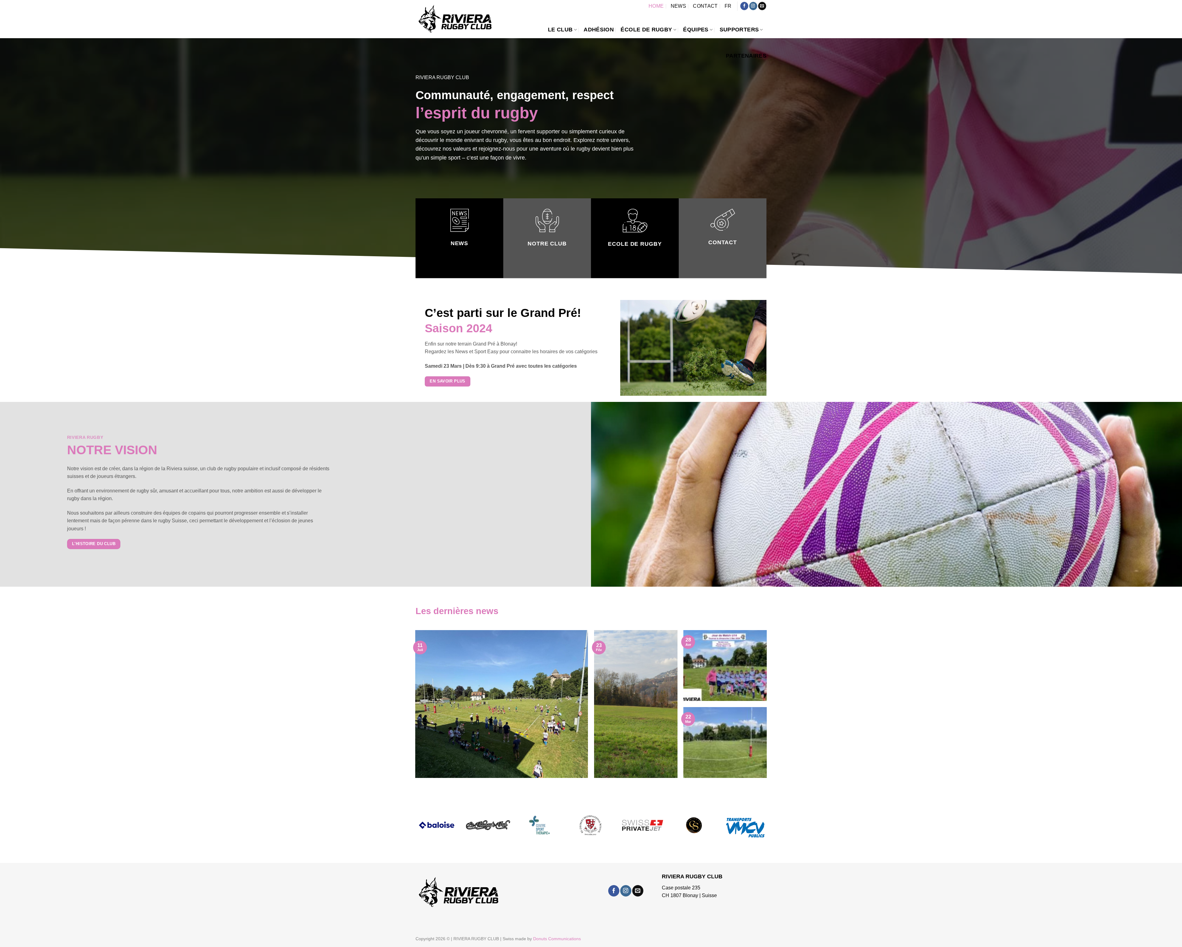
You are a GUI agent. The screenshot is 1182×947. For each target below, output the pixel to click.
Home (656, 6)
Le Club (560, 29)
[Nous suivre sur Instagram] (753, 6)
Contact (705, 6)
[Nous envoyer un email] (762, 6)
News (678, 6)
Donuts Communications (557, 938)
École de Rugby (646, 29)
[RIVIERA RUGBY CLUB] (455, 19)
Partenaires (746, 56)
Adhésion (599, 29)
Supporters (739, 29)
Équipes (695, 29)
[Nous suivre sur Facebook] (744, 6)
